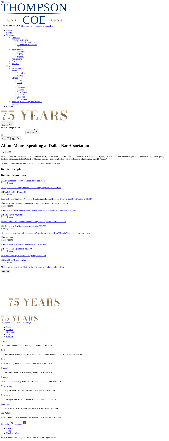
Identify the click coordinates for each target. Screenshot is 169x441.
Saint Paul (21, 97)
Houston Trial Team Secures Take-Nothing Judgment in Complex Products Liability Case (38, 210)
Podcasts (15, 63)
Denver (20, 85)
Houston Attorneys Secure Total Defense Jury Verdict (23, 244)
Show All (5, 272)
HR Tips (20, 54)
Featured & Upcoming (26, 42)
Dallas (19, 82)
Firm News (16, 68)
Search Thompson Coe (10, 127)
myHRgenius (17, 49)
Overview (16, 37)
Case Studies (17, 61)
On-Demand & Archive (27, 44)
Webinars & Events (20, 40)
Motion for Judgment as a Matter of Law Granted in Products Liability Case (32, 267)
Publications (17, 59)
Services (9, 33)
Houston (20, 90)
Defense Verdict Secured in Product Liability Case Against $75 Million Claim (33, 222)
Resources (10, 35)
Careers (15, 104)
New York (21, 94)
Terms (8, 431)
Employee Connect (14, 433)
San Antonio (22, 99)
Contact (9, 106)
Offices (15, 78)
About (14, 71)
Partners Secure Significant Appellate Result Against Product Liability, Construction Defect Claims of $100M (46, 199)
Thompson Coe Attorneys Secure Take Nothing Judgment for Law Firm (31, 187)
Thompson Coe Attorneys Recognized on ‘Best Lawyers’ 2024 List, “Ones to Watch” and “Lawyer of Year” (46, 233)
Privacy (9, 428)
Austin (19, 80)
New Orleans (22, 92)
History (20, 75)
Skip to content (7, 2)
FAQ (19, 47)
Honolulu (21, 87)
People (9, 30)
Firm (8, 66)
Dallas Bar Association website (47, 163)
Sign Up (20, 56)
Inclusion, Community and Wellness (27, 101)
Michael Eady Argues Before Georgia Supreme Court (23, 256)
